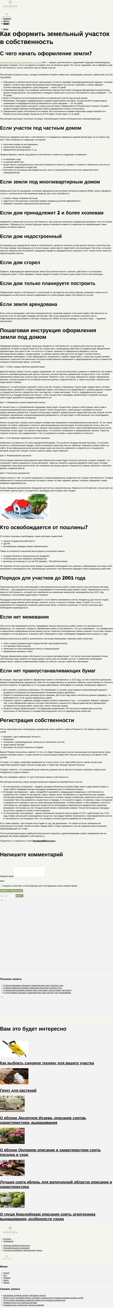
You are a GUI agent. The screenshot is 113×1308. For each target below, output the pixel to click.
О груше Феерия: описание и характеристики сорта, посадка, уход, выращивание (37, 992)
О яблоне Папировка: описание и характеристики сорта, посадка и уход (33, 985)
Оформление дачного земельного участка (20, 62)
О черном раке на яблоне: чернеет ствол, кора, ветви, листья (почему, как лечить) (37, 990)
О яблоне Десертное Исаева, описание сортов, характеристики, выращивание (43, 1120)
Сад (5, 1275)
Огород (6, 1273)
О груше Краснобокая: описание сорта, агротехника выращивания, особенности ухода (47, 1216)
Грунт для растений (18, 1090)
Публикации (8, 1241)
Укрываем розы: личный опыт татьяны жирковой (23, 1305)
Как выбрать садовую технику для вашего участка (47, 1063)
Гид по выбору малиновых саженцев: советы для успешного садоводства (34, 1300)
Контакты (7, 1239)
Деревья (6, 1277)
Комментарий (6, 876)
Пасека (6, 1282)
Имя (2, 881)
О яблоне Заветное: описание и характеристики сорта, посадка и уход (32, 988)
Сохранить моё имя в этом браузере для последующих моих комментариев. (40, 885)
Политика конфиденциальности (16, 1245)
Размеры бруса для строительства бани (20, 1302)
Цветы (6, 21)
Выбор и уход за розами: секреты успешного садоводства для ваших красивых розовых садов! (43, 1298)
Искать (19, 895)
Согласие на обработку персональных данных (22, 1250)
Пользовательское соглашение (16, 1248)
